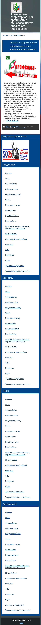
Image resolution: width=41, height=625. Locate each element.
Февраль (18, 35)
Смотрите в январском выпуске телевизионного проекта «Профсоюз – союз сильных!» (23, 46)
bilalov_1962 (15, 126)
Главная (5, 35)
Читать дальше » (12, 121)
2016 (11, 35)
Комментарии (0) (20, 127)
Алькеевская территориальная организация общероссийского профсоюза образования (22, 21)
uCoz (21, 623)
